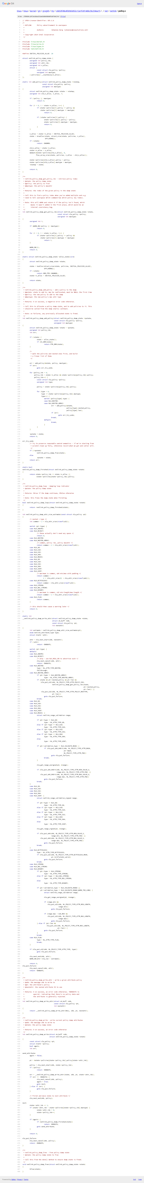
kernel (33, 11)
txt (134, 1179)
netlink (113, 11)
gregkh (46, 11)
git (39, 11)
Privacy (19, 1179)
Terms (26, 1179)
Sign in (139, 3)
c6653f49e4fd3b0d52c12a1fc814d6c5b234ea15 (78, 11)
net (106, 11)
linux (19, 11)
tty (52, 11)
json (140, 1179)
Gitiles (13, 1179)
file (63, 16)
